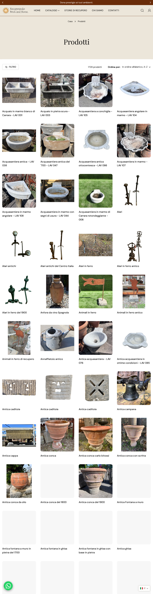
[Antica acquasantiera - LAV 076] (96, 338)
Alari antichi (9, 266)
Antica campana (126, 409)
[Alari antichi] (19, 245)
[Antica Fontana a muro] (134, 481)
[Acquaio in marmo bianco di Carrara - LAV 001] (19, 90)
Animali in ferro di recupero (18, 359)
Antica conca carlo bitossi (94, 455)
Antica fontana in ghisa (53, 548)
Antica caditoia (11, 409)
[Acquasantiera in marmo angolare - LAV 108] (19, 191)
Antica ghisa (124, 548)
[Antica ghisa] (134, 527)
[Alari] (134, 191)
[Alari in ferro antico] (134, 245)
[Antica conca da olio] (19, 481)
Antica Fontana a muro (130, 502)
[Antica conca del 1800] (57, 481)
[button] (144, 588)
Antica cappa (10, 455)
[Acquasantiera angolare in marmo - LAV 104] (134, 90)
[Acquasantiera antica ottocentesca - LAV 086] (96, 140)
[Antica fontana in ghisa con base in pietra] (96, 527)
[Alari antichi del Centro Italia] (57, 245)
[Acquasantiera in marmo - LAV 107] (134, 140)
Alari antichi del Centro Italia (57, 266)
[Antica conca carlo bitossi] (96, 434)
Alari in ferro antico (128, 266)
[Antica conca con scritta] (134, 434)
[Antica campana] (134, 388)
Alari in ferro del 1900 (14, 312)
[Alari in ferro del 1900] (19, 291)
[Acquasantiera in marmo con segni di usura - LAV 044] (57, 191)
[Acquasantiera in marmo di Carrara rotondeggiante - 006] (96, 191)
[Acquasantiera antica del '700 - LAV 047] (57, 140)
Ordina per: (114, 67)
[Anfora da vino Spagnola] (57, 291)
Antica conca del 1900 (92, 502)
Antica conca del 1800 (53, 502)
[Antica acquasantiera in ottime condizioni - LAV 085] (134, 338)
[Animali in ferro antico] (134, 291)
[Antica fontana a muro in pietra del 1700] (19, 527)
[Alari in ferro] (96, 245)
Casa (70, 21)
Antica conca (48, 455)
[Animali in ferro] (96, 291)
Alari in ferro (86, 266)
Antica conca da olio (14, 502)
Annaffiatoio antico (51, 359)
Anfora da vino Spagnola (54, 312)
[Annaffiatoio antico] (57, 338)
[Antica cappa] (19, 434)
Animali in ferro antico (130, 312)
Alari (119, 211)
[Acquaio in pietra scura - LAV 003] (57, 90)
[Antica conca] (57, 434)
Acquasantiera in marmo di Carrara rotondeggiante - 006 (94, 215)
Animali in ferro (87, 312)
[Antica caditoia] (19, 388)
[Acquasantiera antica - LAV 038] (19, 140)
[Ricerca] (142, 10)
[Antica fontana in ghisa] (57, 527)
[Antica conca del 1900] (96, 481)
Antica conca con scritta (131, 455)
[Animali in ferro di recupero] (19, 338)
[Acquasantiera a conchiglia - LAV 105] (96, 90)
